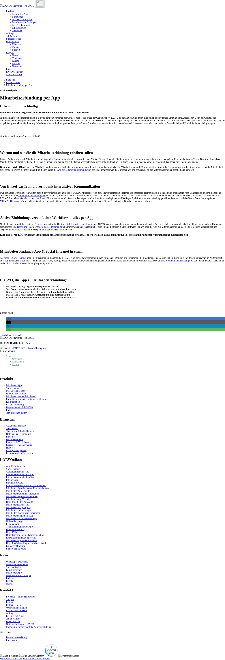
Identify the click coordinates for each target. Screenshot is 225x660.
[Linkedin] (5, 348)
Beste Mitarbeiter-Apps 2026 (20, 502)
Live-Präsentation (14, 71)
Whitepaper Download (17, 561)
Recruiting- (22, 227)
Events (15, 60)
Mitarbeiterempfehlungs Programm (23, 513)
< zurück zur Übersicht (11, 335)
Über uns (16, 44)
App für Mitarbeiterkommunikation (74, 170)
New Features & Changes (18, 575)
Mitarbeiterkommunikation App (21, 518)
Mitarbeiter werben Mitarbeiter (21, 396)
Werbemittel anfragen (16, 607)
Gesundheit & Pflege (16, 425)
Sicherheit (17, 30)
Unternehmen (12, 41)
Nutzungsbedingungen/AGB (20, 624)
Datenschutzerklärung (16, 637)
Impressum (11, 640)
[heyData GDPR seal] (51, 655)
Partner (15, 47)
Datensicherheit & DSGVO (19, 407)
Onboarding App (14, 521)
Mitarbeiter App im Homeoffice (21, 540)
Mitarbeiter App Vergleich (18, 499)
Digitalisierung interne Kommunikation (25, 535)
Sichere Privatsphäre (16, 548)
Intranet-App (12, 480)
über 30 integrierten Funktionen (76, 224)
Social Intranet (13, 388)
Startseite (10, 79)
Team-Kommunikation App (19, 526)
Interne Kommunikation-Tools (20, 477)
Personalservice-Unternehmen (20, 453)
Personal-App (12, 524)
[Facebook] (27, 348)
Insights (10, 52)
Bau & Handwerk (14, 439)
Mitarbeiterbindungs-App (18, 510)
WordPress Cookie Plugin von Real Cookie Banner (25, 658)
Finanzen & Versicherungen (19, 442)
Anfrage (10, 33)
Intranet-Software (14, 482)
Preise (9, 69)
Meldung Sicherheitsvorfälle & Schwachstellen (28, 627)
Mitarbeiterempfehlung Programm (22, 493)
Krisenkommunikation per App (21, 537)
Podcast (16, 63)
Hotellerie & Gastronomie (18, 434)
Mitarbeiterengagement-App (19, 515)
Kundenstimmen (14, 570)
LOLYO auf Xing (15, 616)
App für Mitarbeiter (15, 466)
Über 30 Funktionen (16, 393)
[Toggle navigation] (40, 3)
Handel (9, 447)
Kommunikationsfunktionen (31, 195)
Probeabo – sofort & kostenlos (20, 596)
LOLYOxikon (13, 82)
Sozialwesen (12, 428)
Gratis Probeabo (14, 74)
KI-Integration (19, 27)
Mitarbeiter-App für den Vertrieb (22, 496)
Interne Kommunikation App (20, 474)
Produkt (10, 11)
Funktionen (17, 16)
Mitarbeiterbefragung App (18, 507)
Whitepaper (17, 58)
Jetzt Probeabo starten (16, 413)
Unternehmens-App (15, 529)
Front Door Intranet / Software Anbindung (26, 399)
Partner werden (13, 605)
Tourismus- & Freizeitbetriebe (20, 431)
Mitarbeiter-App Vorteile (18, 491)
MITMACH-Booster (22, 19)
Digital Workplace (15, 532)
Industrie (10, 436)
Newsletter (17, 66)
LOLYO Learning (21, 25)
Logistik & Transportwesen (19, 445)
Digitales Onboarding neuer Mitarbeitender (27, 543)
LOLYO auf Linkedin (16, 610)
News (15, 55)
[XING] (16, 348)
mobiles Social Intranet (15, 258)
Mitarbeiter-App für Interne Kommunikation (27, 488)
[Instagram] (40, 348)
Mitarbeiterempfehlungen (24, 22)
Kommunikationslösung (177, 260)
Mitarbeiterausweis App (17, 504)
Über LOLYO (13, 621)
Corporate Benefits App (17, 471)
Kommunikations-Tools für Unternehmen (26, 485)
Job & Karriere (13, 36)
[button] (8, 319)
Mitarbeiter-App (20, 14)
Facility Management (16, 450)
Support (16, 49)
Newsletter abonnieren (17, 564)
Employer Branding (15, 546)
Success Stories (13, 38)
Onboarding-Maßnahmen (47, 227)
